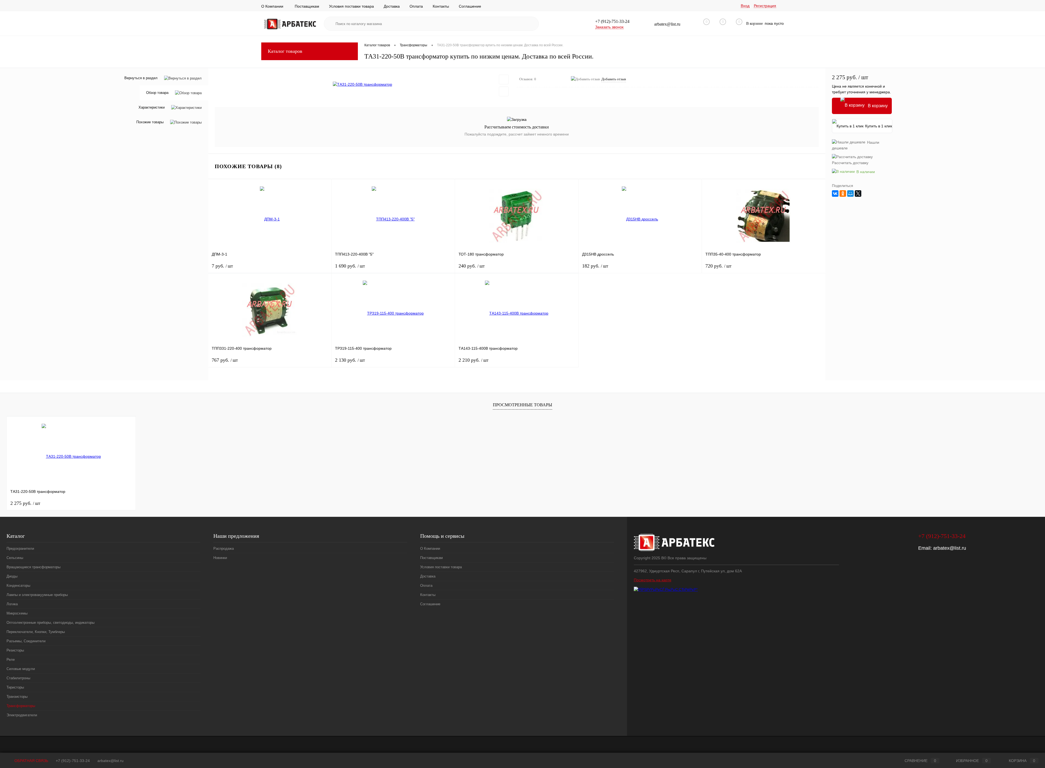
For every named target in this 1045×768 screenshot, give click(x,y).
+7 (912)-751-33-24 (73, 760)
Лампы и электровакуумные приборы (37, 595)
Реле (11, 660)
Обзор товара (157, 93)
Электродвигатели (22, 715)
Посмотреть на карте (652, 580)
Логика (12, 604)
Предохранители (20, 548)
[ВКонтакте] (835, 193)
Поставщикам (307, 6)
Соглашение (470, 6)
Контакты (441, 6)
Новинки (220, 558)
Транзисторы (17, 697)
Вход (745, 6)
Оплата (416, 6)
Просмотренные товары (522, 405)
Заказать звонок (609, 27)
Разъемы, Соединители (26, 641)
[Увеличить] (362, 84)
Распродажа (223, 548)
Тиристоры (15, 687)
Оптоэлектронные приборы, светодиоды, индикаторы (50, 622)
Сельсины (15, 558)
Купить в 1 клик (878, 126)
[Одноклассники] (843, 193)
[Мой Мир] (850, 193)
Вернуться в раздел (141, 78)
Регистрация (765, 6)
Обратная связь (30, 760)
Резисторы (15, 650)
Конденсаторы (18, 585)
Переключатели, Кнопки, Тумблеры (36, 632)
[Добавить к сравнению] (504, 91)
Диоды (12, 576)
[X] (858, 193)
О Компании (272, 6)
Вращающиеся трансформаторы (33, 567)
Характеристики (152, 108)
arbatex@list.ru (949, 548)
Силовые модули (21, 669)
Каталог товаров (285, 51)
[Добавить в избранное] (504, 79)
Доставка (392, 6)
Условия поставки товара (351, 6)
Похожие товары (150, 122)
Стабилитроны (18, 678)
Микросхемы (17, 613)
